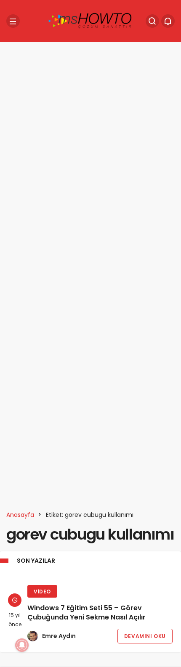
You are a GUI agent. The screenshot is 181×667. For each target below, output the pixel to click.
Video (42, 591)
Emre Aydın (59, 636)
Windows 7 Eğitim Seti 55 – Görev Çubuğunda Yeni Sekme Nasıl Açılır (86, 612)
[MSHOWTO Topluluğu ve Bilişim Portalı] (90, 20)
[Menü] (13, 21)
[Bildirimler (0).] (168, 21)
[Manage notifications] (22, 645)
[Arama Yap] (152, 21)
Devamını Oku (145, 636)
